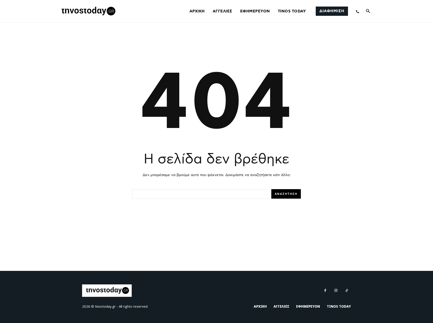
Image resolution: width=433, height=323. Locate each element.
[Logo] (88, 11)
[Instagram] (336, 290)
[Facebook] (325, 290)
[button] (368, 11)
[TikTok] (347, 290)
